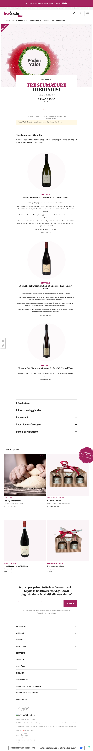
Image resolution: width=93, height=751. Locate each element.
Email (43, 602)
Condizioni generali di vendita (28, 686)
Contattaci (20, 653)
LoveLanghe (8, 498)
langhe (11, 14)
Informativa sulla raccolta (22, 748)
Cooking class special (12, 500)
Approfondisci (45, 233)
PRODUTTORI (21, 626)
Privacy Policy (52, 726)
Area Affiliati (21, 699)
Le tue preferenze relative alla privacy (57, 748)
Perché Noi (20, 666)
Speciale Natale (51, 118)
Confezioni (20, 8)
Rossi (20, 21)
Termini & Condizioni (22, 719)
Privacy (34, 719)
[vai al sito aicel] (25, 715)
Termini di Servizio (64, 726)
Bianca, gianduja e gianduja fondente (58, 503)
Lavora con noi (22, 679)
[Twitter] (3, 345)
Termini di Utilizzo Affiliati (27, 693)
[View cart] (81, 13)
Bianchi (7, 21)
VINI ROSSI (20, 633)
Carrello (20, 659)
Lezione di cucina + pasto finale (13, 503)
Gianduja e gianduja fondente (56, 569)
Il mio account (83, 8)
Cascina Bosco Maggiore (55, 498)
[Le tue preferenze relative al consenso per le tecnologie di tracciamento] (89, 747)
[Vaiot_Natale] (46, 55)
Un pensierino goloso (55, 566)
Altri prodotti (48, 21)
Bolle (26, 21)
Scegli (50, 510)
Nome (19, 602)
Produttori (60, 21)
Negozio (12, 8)
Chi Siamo (20, 673)
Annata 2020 (8, 569)
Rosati (14, 21)
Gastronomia (35, 21)
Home (6, 8)
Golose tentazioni (54, 500)
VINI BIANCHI (21, 639)
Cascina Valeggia (10, 563)
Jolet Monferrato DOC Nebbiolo (16, 566)
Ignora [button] (64, 3)
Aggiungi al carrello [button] (12, 510)
